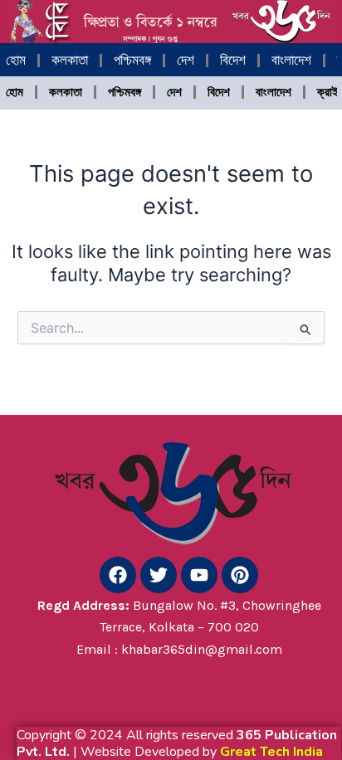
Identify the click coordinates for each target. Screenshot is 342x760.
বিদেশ (233, 60)
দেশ (185, 60)
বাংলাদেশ (291, 60)
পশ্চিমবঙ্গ (132, 60)
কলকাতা (69, 60)
